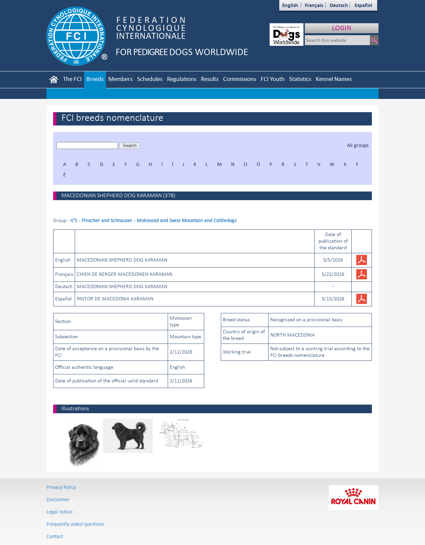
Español (363, 5)
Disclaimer (58, 499)
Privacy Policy (61, 487)
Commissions (239, 79)
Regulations (181, 79)
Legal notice (59, 511)
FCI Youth (273, 79)
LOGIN (341, 27)
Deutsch (339, 5)
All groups (358, 145)
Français (314, 5)
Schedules (149, 79)
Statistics (300, 79)
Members (120, 79)
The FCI (72, 79)
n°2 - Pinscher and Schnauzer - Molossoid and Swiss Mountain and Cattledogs (153, 220)
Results (209, 79)
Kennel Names (334, 79)
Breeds (95, 79)
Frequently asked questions (75, 524)
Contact (54, 536)
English (290, 5)
